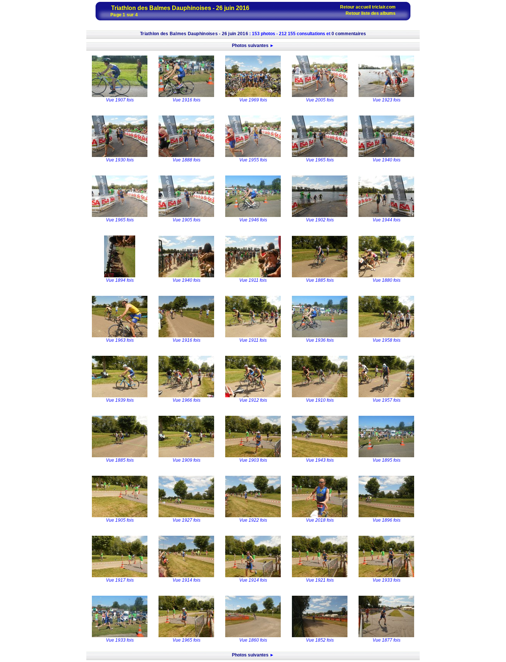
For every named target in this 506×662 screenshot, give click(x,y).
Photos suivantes (250, 45)
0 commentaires (349, 33)
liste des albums (378, 13)
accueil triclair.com (376, 7)
